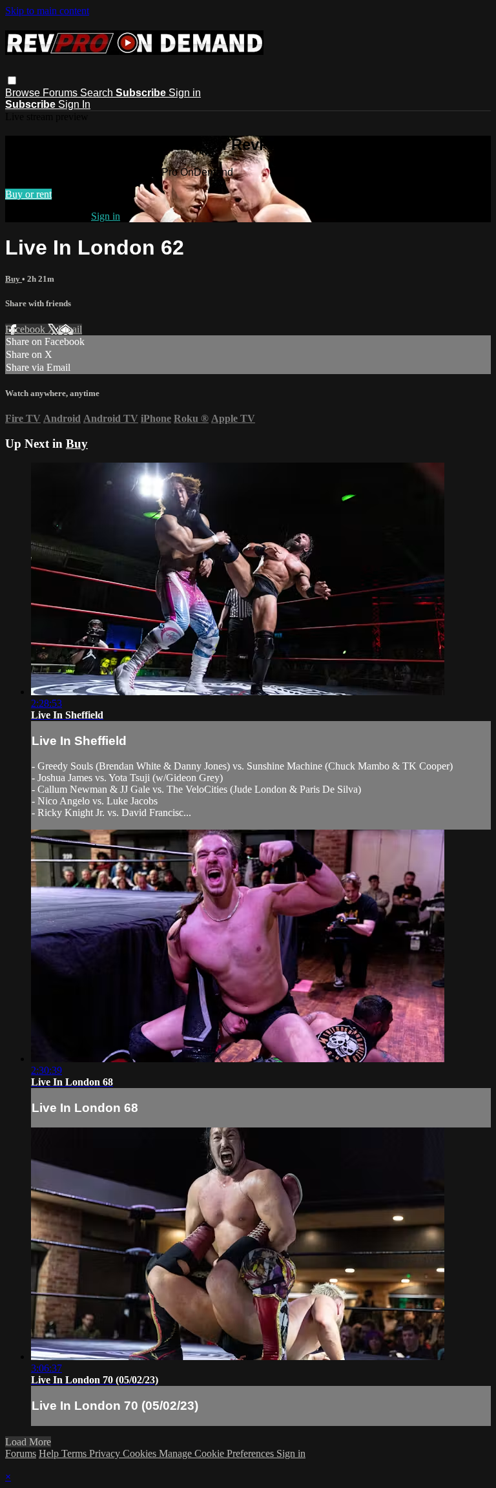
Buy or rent (28, 194)
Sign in (185, 92)
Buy (13, 279)
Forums (61, 92)
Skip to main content (47, 10)
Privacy (106, 1453)
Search (98, 92)
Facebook (26, 329)
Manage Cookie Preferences (217, 1453)
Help (50, 1453)
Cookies (141, 1453)
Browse (24, 92)
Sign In (74, 104)
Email (70, 329)
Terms (75, 1453)
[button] (12, 80)
